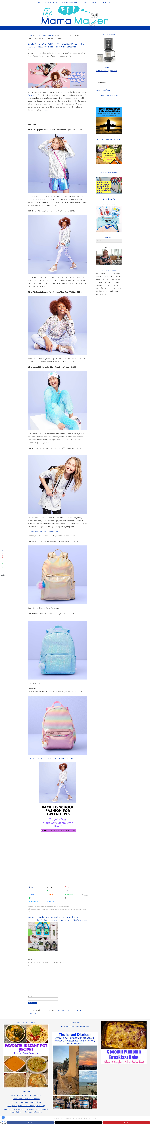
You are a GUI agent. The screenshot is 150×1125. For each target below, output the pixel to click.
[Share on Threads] (3, 570)
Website (30, 996)
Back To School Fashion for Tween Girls (50, 909)
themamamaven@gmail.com (106, 70)
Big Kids (42, 906)
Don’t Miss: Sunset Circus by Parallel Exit (26, 1102)
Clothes (46, 906)
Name (30, 984)
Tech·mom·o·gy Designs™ (89, 1118)
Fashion (50, 906)
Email (30, 990)
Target (45, 110)
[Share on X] (3, 553)
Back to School (37, 906)
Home (30, 35)
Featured (49, 35)
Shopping (67, 906)
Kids (35, 35)
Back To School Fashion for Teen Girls (49, 908)
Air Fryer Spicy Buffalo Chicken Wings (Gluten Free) (26, 1105)
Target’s (31, 95)
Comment (31, 966)
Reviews (42, 35)
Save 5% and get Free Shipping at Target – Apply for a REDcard (50, 758)
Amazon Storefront (103, 90)
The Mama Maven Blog (75, 15)
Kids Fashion (62, 906)
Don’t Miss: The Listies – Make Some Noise (26, 1095)
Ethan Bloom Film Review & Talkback (26, 1098)
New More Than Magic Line (66, 909)
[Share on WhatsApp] (3, 567)
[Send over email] (3, 563)
